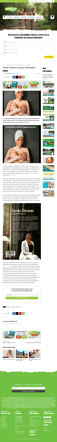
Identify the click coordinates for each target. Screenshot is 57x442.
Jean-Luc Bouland (9, 73)
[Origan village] (48, 95)
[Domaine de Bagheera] (48, 171)
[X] (17, 77)
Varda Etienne (12, 175)
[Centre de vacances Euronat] (48, 196)
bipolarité (8, 306)
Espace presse (32, 433)
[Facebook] (13, 77)
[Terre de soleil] (48, 179)
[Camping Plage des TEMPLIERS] (48, 112)
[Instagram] (47, 417)
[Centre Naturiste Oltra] (48, 187)
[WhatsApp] (23, 77)
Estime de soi (13, 64)
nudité (13, 306)
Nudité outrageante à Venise (9, 342)
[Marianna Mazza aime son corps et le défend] (22, 354)
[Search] (52, 1)
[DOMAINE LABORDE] (48, 120)
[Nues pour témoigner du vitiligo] (9, 354)
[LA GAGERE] (48, 103)
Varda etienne (18, 306)
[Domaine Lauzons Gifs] (48, 154)
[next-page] (6, 364)
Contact (46, 428)
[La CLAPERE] (48, 128)
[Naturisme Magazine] (12, 9)
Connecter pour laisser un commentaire (12, 323)
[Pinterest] (20, 77)
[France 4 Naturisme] (48, 163)
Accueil (4, 64)
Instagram (30, 173)
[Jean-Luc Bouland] (4, 73)
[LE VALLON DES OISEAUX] (48, 136)
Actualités (8, 64)
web (38, 439)
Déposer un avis (48, 430)
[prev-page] (4, 364)
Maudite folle (7, 266)
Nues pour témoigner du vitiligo (9, 359)
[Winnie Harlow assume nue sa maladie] (35, 354)
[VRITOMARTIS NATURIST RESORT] (48, 87)
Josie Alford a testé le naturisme (33, 342)
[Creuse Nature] (48, 146)
